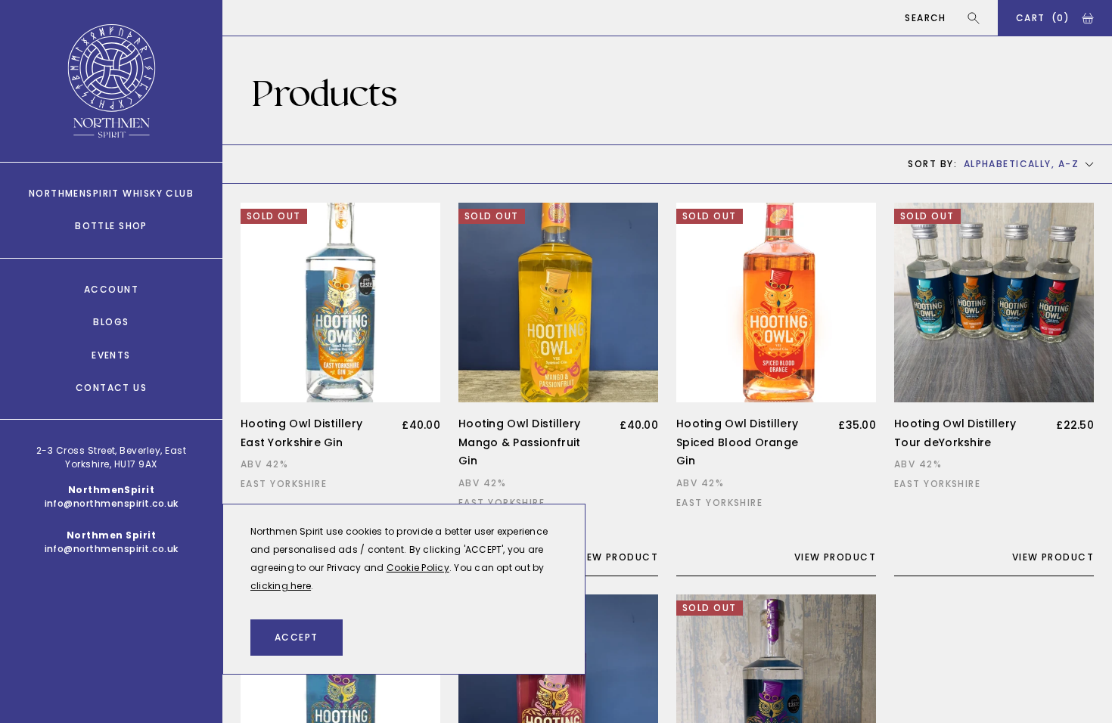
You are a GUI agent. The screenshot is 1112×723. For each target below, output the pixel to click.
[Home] (112, 81)
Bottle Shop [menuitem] (111, 225)
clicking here (280, 585)
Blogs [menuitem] (111, 321)
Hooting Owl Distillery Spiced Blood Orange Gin (737, 442)
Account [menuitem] (111, 289)
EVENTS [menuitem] (111, 355)
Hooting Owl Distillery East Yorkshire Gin (301, 433)
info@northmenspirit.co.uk (112, 503)
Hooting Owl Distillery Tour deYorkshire (955, 433)
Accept (296, 637)
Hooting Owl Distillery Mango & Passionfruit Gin (519, 442)
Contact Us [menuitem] (111, 387)
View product (617, 557)
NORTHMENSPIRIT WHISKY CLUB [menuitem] (111, 193)
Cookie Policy (418, 567)
